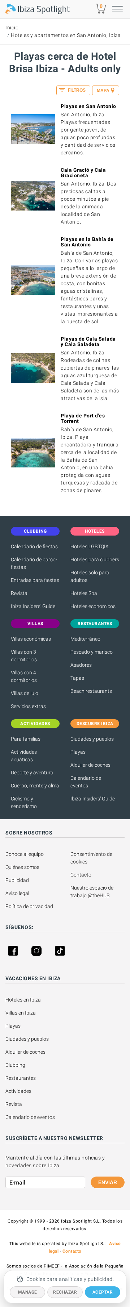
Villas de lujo (24, 693)
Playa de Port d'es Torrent (83, 418)
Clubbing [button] (35, 531)
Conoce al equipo (24, 854)
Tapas (77, 678)
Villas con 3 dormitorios (24, 655)
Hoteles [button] (95, 531)
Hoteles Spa (83, 593)
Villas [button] (35, 623)
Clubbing (15, 1065)
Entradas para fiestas (35, 580)
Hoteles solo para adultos (89, 576)
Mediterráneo (85, 639)
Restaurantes (20, 1078)
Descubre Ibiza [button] (95, 723)
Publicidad (17, 880)
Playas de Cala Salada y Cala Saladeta (88, 341)
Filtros (76, 90)
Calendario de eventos (85, 781)
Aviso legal (17, 893)
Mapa (103, 90)
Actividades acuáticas (24, 755)
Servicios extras (28, 706)
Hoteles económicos (93, 606)
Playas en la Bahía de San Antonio (87, 241)
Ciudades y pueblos (92, 739)
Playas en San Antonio (88, 106)
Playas (78, 752)
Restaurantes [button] (95, 623)
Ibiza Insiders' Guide (33, 606)
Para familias (25, 739)
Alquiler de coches (90, 765)
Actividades (18, 1091)
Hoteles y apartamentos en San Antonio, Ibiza (66, 35)
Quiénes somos (22, 867)
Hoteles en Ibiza (23, 1000)
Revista (19, 593)
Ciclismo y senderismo (24, 802)
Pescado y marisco (91, 652)
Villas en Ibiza (20, 1013)
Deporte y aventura (32, 772)
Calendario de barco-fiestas (34, 563)
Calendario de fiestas (34, 546)
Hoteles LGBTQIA (89, 546)
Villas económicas (31, 639)
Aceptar (102, 1292)
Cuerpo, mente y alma (35, 785)
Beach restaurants (91, 691)
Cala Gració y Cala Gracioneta (83, 172)
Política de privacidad (29, 906)
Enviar (107, 1182)
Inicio (11, 27)
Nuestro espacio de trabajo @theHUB (92, 891)
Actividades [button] (35, 723)
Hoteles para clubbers (94, 559)
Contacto (80, 875)
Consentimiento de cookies (91, 858)
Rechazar (65, 1292)
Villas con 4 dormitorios (24, 676)
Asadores (81, 665)
